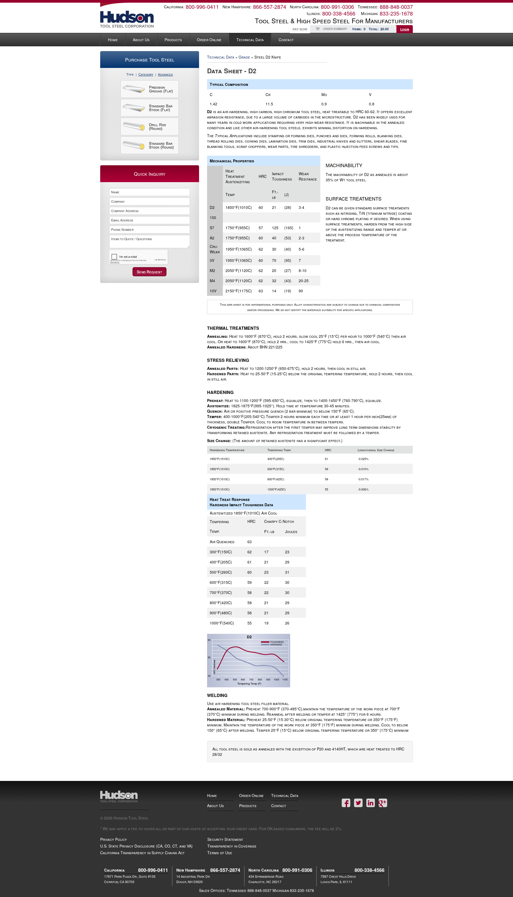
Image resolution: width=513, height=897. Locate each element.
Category (145, 74)
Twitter (358, 803)
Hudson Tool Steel (136, 19)
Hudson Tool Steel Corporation (125, 800)
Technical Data (250, 39)
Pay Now (300, 29)
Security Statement (225, 839)
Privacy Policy (113, 839)
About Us (141, 39)
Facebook (346, 803)
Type (130, 74)
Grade (244, 57)
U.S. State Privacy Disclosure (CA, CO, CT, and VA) (146, 846)
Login (404, 29)
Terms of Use (219, 852)
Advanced (165, 74)
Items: (359, 28)
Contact (286, 39)
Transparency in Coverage (231, 846)
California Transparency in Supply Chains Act (142, 852)
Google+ (383, 803)
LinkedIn (370, 803)
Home (113, 39)
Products (173, 39)
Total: (379, 28)
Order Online (209, 39)
